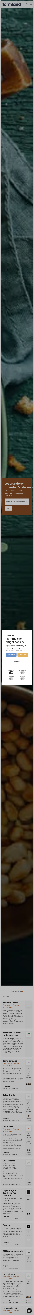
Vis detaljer (17, 662)
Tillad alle (23, 655)
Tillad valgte (11, 655)
